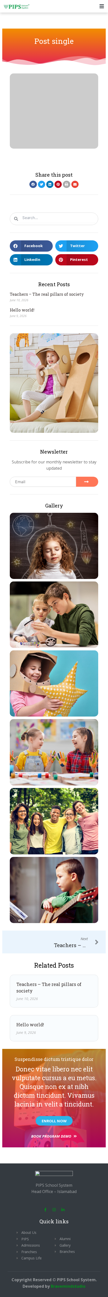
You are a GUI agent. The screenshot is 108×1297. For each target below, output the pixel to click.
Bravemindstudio (68, 1286)
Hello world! (22, 310)
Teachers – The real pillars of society (47, 294)
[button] (33, 184)
